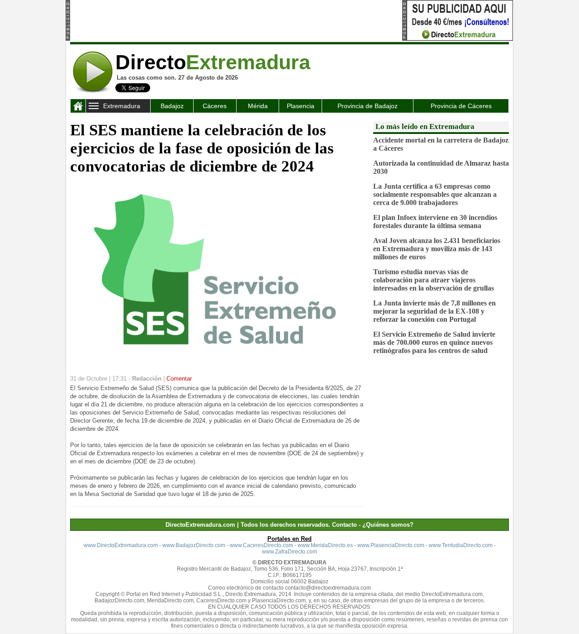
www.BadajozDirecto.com (193, 545)
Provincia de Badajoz (367, 106)
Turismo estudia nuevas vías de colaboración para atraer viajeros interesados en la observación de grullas (433, 280)
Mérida (258, 106)
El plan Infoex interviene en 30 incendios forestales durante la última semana (435, 221)
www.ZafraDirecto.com (289, 551)
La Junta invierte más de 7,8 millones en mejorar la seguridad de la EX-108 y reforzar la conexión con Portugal (434, 311)
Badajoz (172, 106)
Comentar (179, 378)
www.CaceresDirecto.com (261, 545)
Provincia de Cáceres (461, 106)
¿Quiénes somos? (387, 524)
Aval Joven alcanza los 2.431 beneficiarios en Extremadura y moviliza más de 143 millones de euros (436, 249)
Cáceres (215, 106)
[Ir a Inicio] (92, 91)
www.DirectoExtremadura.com (121, 545)
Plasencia (300, 106)
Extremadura (121, 106)
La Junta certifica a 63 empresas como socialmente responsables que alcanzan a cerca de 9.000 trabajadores (435, 194)
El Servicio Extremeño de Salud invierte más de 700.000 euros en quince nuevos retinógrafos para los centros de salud (434, 342)
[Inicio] (78, 108)
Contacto (344, 524)
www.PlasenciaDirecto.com (390, 545)
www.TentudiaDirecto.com (461, 545)
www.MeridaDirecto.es (325, 545)
